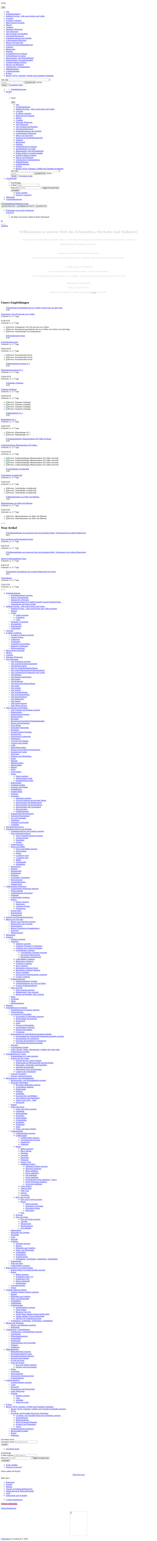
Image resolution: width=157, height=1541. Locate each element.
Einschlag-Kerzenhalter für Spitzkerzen (31, 1041)
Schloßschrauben (22, 811)
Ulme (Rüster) (26, 1186)
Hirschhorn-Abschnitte (34, 1206)
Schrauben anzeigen (23, 798)
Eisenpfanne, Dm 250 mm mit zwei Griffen (18, 314)
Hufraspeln (20, 1102)
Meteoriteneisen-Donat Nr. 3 (12, 370)
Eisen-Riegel (16, 725)
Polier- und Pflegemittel (25, 1250)
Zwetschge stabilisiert (34, 1184)
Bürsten (19, 1246)
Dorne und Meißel (18, 847)
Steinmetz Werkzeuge (14, 29)
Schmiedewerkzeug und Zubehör (19, 38)
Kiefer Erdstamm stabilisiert (36, 1182)
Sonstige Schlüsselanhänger (26, 986)
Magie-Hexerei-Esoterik (15, 23)
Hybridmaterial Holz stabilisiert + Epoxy (41, 1180)
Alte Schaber (16, 688)
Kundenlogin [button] (11, 178)
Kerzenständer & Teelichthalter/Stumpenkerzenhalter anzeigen (40, 1036)
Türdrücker (15, 820)
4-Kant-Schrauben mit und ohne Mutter (31, 800)
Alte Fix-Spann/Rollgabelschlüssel (24, 668)
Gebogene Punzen (23, 906)
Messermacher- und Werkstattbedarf (20, 58)
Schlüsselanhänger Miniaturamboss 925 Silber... (19, 445)
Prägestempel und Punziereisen (23, 1389)
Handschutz (25, 1142)
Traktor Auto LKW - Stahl (26, 1100)
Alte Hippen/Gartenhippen (21, 677)
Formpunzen (21, 908)
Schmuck (9, 47)
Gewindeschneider (18, 1285)
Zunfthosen (15, 1347)
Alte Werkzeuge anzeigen (21, 661)
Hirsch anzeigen (32, 1204)
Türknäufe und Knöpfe (20, 822)
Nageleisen (20, 840)
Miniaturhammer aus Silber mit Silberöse (17, 503)
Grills (18, 620)
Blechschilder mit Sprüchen (26, 1019)
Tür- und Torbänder (18, 818)
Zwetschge (25, 1195)
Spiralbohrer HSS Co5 (24, 1277)
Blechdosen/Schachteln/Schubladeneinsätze (28, 721)
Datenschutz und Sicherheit (16, 1495)
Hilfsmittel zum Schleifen (25, 1248)
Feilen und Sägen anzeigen (26, 1109)
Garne (13, 1385)
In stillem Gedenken (13, 20)
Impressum (10, 1482)
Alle (7, 12)
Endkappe (24, 1144)
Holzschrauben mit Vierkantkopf (28, 807)
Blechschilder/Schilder (19, 1431)
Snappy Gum (26, 1162)
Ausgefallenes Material (24, 1087)
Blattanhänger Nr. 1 (8, 419)
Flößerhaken (15, 739)
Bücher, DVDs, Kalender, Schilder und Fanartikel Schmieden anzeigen (38, 1409)
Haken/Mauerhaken (18, 747)
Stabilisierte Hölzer (28, 1164)
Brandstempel (16, 626)
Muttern (14, 767)
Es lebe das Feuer (17, 1360)
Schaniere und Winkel (19, 787)
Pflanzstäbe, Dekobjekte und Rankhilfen (31, 1065)
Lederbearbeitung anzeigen (21, 1382)
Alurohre (24, 1221)
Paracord (14, 1239)
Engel (18, 1023)
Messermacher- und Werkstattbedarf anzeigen (28, 1080)
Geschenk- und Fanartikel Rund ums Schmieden (29, 1413)
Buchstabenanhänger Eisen (21, 1354)
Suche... (40, 82)
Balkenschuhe (16, 712)
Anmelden (5, 1461)
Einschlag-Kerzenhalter (25, 1067)
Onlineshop (5, 1539)
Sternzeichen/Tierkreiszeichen (22, 1376)
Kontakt (9, 1484)
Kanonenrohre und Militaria (26, 1096)
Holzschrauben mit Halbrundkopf (29, 803)
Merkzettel (10, 197)
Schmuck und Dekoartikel (26, 1424)
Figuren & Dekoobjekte (25, 1025)
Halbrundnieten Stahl (24, 778)
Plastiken (9, 51)
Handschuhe (15, 1341)
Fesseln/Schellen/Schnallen (21, 732)
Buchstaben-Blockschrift (30, 955)
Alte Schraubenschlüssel (20, 695)
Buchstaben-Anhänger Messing (28, 970)
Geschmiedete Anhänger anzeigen (34, 952)
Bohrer (13, 1272)
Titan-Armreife (16, 988)
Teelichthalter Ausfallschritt (11, 475)
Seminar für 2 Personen (20, 600)
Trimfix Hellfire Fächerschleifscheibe (30, 1316)
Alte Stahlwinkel (17, 699)
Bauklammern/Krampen (20, 714)
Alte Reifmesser (17, 681)
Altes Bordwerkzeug (19, 703)
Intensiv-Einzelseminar (19, 598)
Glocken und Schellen (19, 743)
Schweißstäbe (26, 1228)
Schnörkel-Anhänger (24, 963)
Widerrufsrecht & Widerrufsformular (20, 1491)
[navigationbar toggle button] (8, 206)
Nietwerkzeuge (17, 880)
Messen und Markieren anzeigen (23, 1325)
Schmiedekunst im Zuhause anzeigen (25, 1010)
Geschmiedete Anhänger (25, 950)
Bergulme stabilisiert (33, 1169)
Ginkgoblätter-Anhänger (25, 959)
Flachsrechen (16, 734)
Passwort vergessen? (24, 195)
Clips (18, 1398)
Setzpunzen (20, 904)
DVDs (13, 1411)
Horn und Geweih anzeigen (31, 1199)
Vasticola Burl (26, 1188)
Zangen (19, 842)
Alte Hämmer (16, 675)
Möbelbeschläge (17, 763)
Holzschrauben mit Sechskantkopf (29, 805)
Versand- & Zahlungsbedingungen (19, 1489)
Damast (14, 1105)
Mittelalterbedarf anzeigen (21, 1352)
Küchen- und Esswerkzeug (21, 1076)
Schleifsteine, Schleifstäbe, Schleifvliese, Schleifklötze (37, 1259)
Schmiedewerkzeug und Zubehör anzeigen (27, 831)
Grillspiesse (20, 617)
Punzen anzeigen (22, 902)
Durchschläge (21, 851)
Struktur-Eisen (16, 884)
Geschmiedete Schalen (19, 1047)
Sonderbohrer (21, 1283)
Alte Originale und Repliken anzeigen (25, 710)
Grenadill (24, 1155)
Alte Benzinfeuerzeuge (15, 36)
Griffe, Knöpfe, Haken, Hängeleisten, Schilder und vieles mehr (35, 1049)
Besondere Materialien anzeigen (28, 1085)
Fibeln (13, 1001)
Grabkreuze (15, 639)
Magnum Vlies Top (23, 1312)
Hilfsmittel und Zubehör (20, 1232)
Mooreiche (25, 1158)
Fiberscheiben (21, 1310)
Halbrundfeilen (21, 1113)
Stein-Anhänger (22, 966)
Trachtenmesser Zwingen (30, 1140)
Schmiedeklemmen (18, 882)
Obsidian (19, 1091)
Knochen (19, 1215)
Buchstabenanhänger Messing (22, 1356)
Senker (13, 1288)
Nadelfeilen (20, 1124)
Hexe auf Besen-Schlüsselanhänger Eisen (17, 539)
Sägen (18, 1127)
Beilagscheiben (17, 717)
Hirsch (23, 1202)
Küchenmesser (16, 926)
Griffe (13, 745)
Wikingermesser (17, 933)
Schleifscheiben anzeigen (25, 1307)
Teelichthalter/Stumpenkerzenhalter (29, 1043)
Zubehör (14, 1393)
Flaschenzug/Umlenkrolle (21, 736)
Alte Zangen (15, 701)
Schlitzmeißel (21, 862)
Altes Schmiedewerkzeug (21, 833)
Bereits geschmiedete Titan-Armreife (30, 994)
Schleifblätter (21, 1252)
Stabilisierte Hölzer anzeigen (37, 1166)
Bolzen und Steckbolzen (20, 723)
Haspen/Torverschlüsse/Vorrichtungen (25, 750)
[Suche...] (30, 82)
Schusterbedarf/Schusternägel (22, 814)
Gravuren (9, 18)
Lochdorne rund (22, 858)
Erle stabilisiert (31, 1175)
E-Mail (13, 185)
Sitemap (9, 1487)
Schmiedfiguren (22, 1418)
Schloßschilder (16, 792)
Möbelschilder (16, 765)
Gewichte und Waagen (19, 741)
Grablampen (15, 642)
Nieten (13, 774)
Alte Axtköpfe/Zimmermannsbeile (24, 664)
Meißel (18, 860)
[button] (2, 224)
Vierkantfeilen (21, 1120)
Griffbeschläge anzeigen (30, 1138)
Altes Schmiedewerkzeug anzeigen (29, 836)
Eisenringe (15, 730)
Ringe (13, 997)
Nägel (13, 769)
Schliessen (15, 999)
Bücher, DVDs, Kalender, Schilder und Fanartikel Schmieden (30, 76)
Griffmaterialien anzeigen (25, 1133)
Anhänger (15, 941)
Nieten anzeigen (22, 776)
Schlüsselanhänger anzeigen (26, 981)
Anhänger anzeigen (23, 944)
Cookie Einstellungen (14, 1500)
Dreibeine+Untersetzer (19, 622)
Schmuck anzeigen (18, 939)
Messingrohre (26, 1224)
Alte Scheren (16, 690)
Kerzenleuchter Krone (9, 342)
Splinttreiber (20, 864)
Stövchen (14, 1045)
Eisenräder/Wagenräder (20, 728)
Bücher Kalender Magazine (26, 1422)
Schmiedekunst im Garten (16, 56)
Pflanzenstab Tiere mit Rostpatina (29, 1069)
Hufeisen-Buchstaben (24, 1030)
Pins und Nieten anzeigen (30, 1219)
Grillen (13, 613)
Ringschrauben (21, 809)
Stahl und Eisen (17, 1263)
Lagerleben (15, 1371)
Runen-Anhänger (22, 972)
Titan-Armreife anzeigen (25, 990)
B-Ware (9, 73)
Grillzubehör (16, 628)
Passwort (14, 188)
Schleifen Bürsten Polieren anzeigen (25, 1292)
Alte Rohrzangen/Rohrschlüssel (23, 683)
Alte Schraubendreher (19, 692)
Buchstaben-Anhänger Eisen (27, 968)
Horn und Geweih (23, 1197)
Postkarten (15, 1435)
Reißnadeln (15, 1327)
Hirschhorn (30, 1210)
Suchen (4, 1444)
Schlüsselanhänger (18, 979)
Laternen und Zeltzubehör (26, 1072)
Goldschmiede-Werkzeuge (16, 40)
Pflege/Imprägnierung (19, 1336)
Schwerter (15, 930)
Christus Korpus (17, 637)
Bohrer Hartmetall (23, 1281)
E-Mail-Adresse (7, 1455)
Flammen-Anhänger (9, 389)
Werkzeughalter (17, 891)
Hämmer (14, 869)
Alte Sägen (15, 686)
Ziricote (24, 1193)
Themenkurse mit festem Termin (23, 604)
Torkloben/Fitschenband (20, 816)
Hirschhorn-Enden (33, 1208)
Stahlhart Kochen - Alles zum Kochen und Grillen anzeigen (34, 609)
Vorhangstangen (17, 1012)
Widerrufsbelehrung (8, 1508)
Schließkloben (16, 789)
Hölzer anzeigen (27, 1149)
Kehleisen (15, 875)
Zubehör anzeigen (23, 1396)
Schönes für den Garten (20, 1058)
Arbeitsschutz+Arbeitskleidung (18, 67)
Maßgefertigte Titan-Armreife (27, 992)
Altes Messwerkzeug (19, 706)
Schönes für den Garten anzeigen (28, 1061)
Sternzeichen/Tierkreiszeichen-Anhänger (31, 975)
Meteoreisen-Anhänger (24, 961)
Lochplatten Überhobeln (20, 878)
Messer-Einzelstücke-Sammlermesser (25, 928)
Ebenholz (24, 1153)
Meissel (9, 25)
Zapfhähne (15, 825)
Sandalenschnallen (18, 785)
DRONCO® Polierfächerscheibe (28, 1318)
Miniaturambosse (17, 1003)
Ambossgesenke (22, 838)
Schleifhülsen (21, 1255)
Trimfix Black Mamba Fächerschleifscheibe (32, 1314)
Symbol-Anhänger (23, 977)
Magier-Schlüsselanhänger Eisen (13, 559)
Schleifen (14, 1241)
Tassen (18, 1426)
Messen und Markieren (15, 65)
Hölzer (18, 1146)
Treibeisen (15, 895)
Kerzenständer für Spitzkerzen (27, 1038)
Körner (18, 853)
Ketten (13, 758)
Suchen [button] (9, 92)
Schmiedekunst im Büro (20, 1052)
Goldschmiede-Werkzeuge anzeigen (25, 889)
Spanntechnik (16, 1261)
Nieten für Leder (22, 1402)
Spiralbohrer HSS (22, 1279)
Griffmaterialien (17, 1131)
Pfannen (14, 611)
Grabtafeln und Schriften (20, 644)
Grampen (9, 27)
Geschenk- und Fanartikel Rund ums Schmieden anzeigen (38, 1415)
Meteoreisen (10, 49)
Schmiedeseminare (13, 14)
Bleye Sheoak (26, 1151)
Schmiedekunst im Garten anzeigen (24, 1056)
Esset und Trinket (17, 1363)
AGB (8, 1493)
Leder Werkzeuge (18, 1391)
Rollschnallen (16, 783)
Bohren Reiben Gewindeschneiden (19, 60)
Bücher (13, 1433)
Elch (22, 1213)
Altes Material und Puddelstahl (27, 1098)
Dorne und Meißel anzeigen (26, 849)
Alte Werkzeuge (12, 31)
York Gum (25, 1191)
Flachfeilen (20, 1116)
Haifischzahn (21, 1089)
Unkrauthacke (6, 578)
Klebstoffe (15, 1235)
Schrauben (15, 796)
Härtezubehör (16, 1230)
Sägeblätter (20, 1094)
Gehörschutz (16, 1334)
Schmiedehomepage (18, 89)
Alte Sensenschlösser (19, 697)
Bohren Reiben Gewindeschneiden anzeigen (28, 1270)
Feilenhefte (20, 1111)
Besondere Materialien (19, 1083)
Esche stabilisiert (32, 1177)
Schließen (19, 1400)
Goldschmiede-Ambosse (20, 897)
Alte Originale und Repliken (17, 34)
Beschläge (15, 719)
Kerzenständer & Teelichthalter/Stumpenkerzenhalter (31, 1034)
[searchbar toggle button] (41, 206)
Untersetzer (20, 1032)
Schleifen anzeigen (23, 1244)
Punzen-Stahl (16, 911)
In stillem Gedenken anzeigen (22, 635)
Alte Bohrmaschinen (19, 666)
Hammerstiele (16, 871)
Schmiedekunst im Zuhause (16, 54)
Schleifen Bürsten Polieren (16, 62)
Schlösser (14, 794)
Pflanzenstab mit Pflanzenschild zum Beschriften (34, 1063)
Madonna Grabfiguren (19, 646)
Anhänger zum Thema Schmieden (29, 948)
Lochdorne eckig (22, 855)
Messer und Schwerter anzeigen (23, 922)
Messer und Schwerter (14, 43)
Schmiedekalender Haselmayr (22, 1429)
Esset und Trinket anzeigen (26, 1365)
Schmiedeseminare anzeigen (22, 595)
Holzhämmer (16, 873)
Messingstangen (27, 1226)
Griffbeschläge (21, 1135)
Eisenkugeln (20, 1021)
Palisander (25, 1160)
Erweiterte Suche (16, 85)
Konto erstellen (21, 193)
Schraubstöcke (16, 915)
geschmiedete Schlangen (25, 1027)
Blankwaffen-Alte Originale (22, 924)
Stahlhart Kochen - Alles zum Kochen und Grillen (25, 16)
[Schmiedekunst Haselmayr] (14, 203)
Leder (13, 1237)
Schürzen (14, 1345)
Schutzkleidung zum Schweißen (23, 1343)
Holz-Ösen (15, 754)
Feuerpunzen (16, 866)
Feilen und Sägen (17, 1107)
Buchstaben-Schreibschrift (31, 957)
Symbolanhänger (17, 1378)
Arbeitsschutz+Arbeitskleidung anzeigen (26, 1332)
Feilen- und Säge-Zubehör (26, 1129)
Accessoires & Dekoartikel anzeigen (30, 1016)
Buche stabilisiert (32, 1173)
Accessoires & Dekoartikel (21, 1014)
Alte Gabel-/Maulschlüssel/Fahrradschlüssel (28, 670)
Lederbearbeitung (13, 71)
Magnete (14, 761)
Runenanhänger (17, 1374)
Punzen (14, 900)
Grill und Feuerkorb (18, 1074)
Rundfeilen (20, 1122)
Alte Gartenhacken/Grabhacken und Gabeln (28, 672)
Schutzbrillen (16, 1338)
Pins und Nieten (22, 1217)
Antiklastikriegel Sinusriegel (22, 893)
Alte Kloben (15, 679)
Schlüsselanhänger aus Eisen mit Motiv (31, 983)
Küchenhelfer (16, 624)
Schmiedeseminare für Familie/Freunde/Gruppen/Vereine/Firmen (36, 602)
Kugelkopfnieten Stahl (24, 781)
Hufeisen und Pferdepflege (21, 756)
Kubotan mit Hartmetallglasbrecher (19, 45)
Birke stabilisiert (32, 1171)
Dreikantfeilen (21, 1118)
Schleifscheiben (22, 1257)
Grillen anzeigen (22, 615)
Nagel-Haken (16, 772)
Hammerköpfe (16, 913)
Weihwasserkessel (18, 648)
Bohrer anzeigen (22, 1274)
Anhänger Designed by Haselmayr (29, 946)
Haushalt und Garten (19, 752)
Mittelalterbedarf (12, 69)
